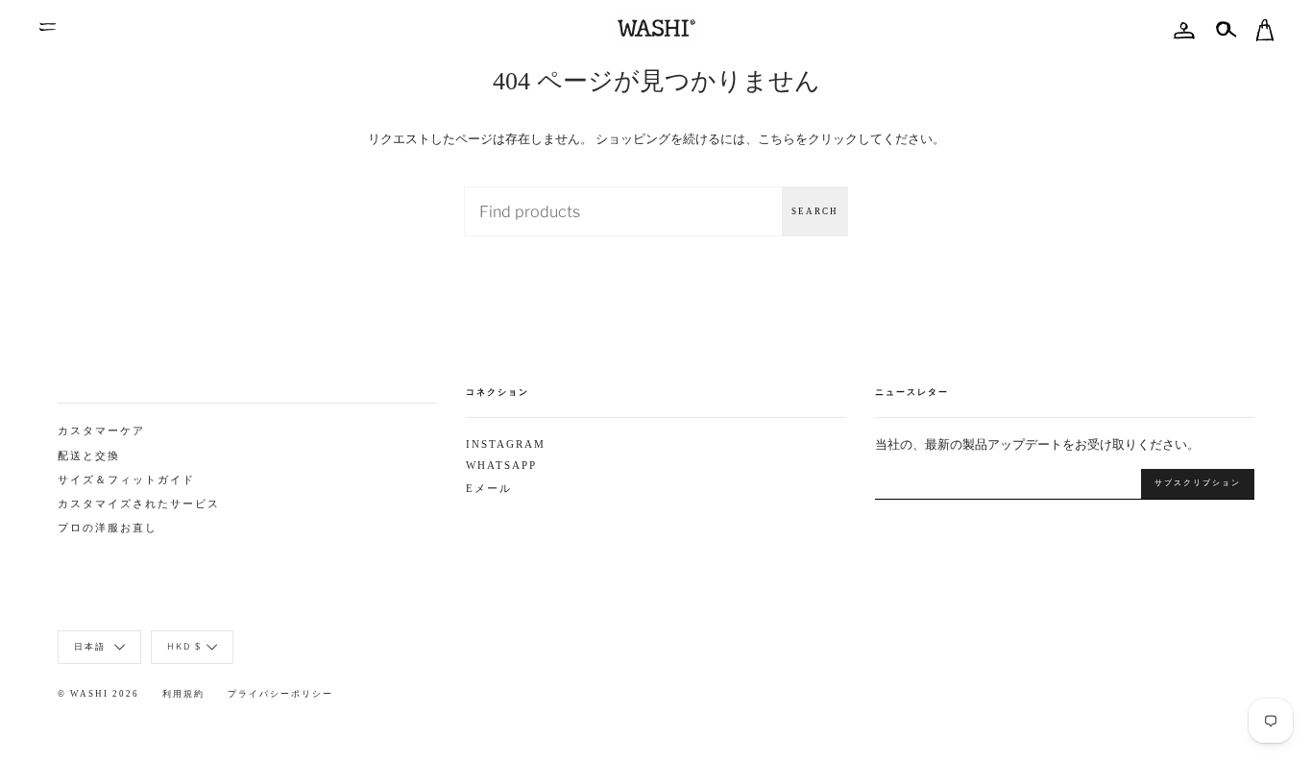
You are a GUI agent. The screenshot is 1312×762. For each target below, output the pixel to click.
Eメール (489, 488)
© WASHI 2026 (98, 694)
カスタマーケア (101, 431)
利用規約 (183, 694)
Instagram (506, 444)
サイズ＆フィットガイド (126, 480)
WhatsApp (501, 465)
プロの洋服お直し (108, 528)
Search (814, 211)
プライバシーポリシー (280, 694)
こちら (776, 138)
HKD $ (184, 646)
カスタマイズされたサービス (139, 504)
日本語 (91, 646)
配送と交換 (89, 456)
